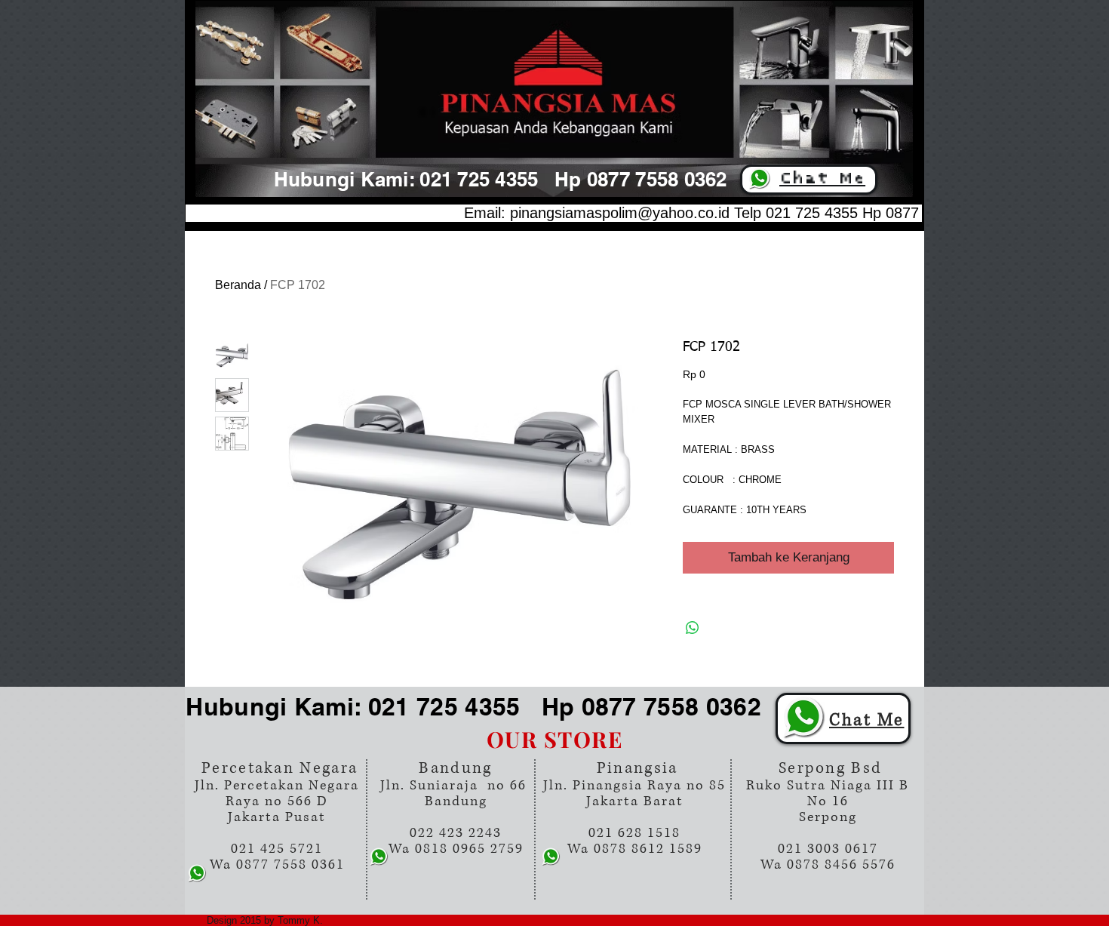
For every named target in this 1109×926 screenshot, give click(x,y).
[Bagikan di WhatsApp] (693, 628)
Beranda (238, 284)
